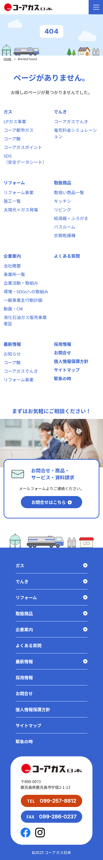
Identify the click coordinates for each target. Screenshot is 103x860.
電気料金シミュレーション (75, 133)
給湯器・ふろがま (71, 218)
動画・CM (13, 308)
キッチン (62, 201)
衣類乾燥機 (64, 235)
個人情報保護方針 (71, 361)
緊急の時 (62, 378)
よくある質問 (67, 256)
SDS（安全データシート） (25, 159)
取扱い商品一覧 (69, 192)
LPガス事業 (15, 121)
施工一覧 (12, 201)
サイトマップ (67, 370)
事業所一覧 (14, 274)
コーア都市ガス (19, 130)
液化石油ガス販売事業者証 (25, 320)
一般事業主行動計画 (23, 300)
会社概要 (12, 265)
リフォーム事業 (19, 192)
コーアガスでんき (71, 121)
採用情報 (62, 344)
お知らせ (12, 354)
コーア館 (12, 138)
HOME (7, 59)
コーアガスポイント (23, 147)
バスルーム (64, 227)
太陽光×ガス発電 (21, 209)
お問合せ (62, 352)
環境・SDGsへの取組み (26, 291)
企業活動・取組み (21, 283)
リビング (62, 209)
